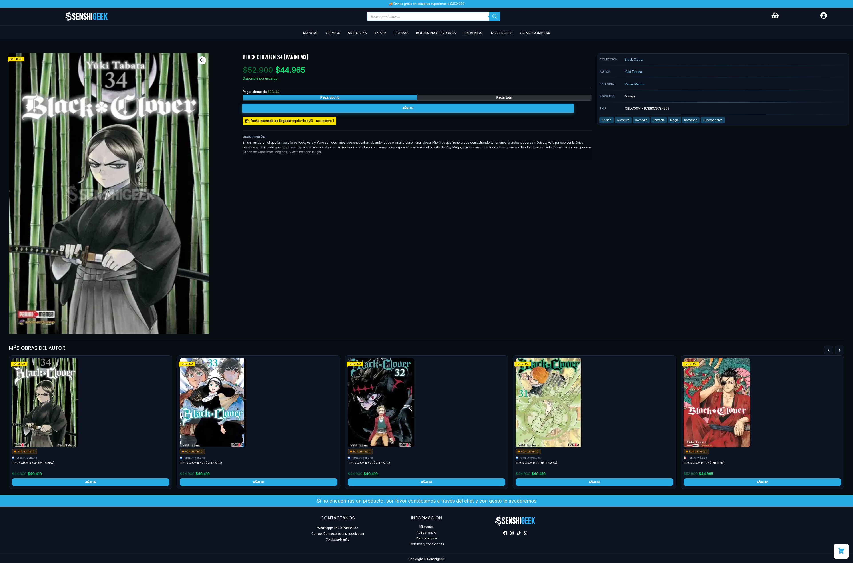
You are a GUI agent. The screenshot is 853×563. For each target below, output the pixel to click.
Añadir (407, 108)
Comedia (641, 120)
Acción (606, 120)
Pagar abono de (261, 92)
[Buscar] (494, 16)
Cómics (333, 32)
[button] (202, 60)
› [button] (840, 350)
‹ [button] (828, 350)
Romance (690, 120)
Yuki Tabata (633, 72)
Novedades (501, 32)
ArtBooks (357, 32)
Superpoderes (713, 120)
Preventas (473, 32)
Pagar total (504, 97)
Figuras (400, 32)
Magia (674, 120)
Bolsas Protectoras (436, 32)
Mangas (310, 32)
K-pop (380, 32)
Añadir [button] (90, 482)
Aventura (623, 120)
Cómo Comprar (535, 32)
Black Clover (634, 59)
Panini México (635, 84)
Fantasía (659, 120)
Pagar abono (329, 97)
